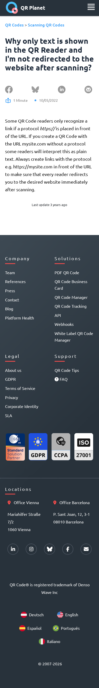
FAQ (63, 379)
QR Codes (14, 24)
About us (13, 370)
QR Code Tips (67, 370)
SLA (8, 415)
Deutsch (36, 614)
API (58, 315)
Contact (12, 299)
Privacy (11, 397)
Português (70, 628)
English (71, 614)
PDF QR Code (67, 272)
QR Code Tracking (71, 306)
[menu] (91, 7)
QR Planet (33, 7)
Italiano (53, 641)
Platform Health (19, 317)
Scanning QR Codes (46, 24)
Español (34, 628)
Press (10, 290)
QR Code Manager (71, 297)
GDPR (10, 379)
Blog (9, 308)
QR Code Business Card (71, 284)
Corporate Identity (21, 406)
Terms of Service (20, 388)
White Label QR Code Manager (74, 336)
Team (10, 272)
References (15, 281)
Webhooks (64, 324)
